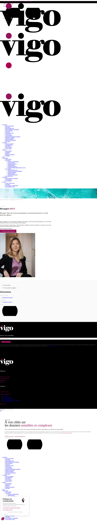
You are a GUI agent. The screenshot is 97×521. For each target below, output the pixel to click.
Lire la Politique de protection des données (11, 507)
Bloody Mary (3, 403)
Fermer (5, 514)
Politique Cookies (7, 401)
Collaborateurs (13, 199)
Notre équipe (6, 199)
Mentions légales (7, 397)
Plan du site (5, 396)
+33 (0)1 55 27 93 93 (4, 391)
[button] (2, 518)
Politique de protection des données (11, 400)
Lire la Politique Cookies (7, 509)
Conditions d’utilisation (8, 399)
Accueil (1, 199)
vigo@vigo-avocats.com (5, 394)
